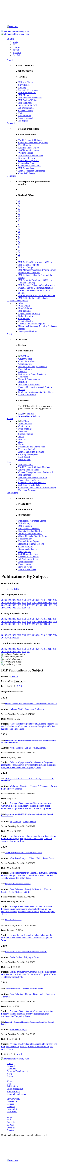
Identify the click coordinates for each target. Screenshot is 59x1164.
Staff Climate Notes (27, 569)
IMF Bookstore (25, 526)
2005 (44, 602)
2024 (3, 600)
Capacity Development (28, 90)
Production (21, 974)
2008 (29, 602)
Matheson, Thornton (19, 786)
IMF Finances (24, 475)
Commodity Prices (26, 163)
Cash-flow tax (11, 726)
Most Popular (24, 459)
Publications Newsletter (29, 528)
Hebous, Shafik (17, 709)
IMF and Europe (25, 267)
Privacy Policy (13, 1099)
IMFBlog (22, 382)
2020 (24, 600)
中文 (15, 44)
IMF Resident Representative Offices (35, 262)
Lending (22, 87)
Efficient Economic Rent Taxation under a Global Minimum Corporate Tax (31, 703)
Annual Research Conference (31, 171)
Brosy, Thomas (15, 789)
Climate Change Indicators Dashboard (35, 472)
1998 (24, 605)
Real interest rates (41, 875)
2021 (19, 600)
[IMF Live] (12, 26)
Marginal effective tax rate (13, 767)
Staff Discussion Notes (28, 150)
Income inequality (25, 935)
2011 (13, 602)
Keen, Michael (16, 748)
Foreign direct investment (23, 765)
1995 (39, 605)
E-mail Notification (27, 394)
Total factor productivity (12, 977)
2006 (39, 602)
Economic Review (26, 158)
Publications (12, 493)
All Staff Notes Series (28, 559)
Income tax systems (47, 836)
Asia (20, 441)
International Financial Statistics (32, 477)
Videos (10, 418)
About (10, 60)
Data (9, 462)
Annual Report (13, 1091)
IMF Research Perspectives (30, 155)
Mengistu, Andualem (34, 709)
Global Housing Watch (28, 160)
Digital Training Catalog (29, 313)
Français (16, 47)
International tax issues (45, 765)
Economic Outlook (27, 449)
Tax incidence (33, 974)
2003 (55, 602)
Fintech (21, 113)
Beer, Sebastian (16, 889)
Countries (11, 176)
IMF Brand (12, 1111)
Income (34, 836)
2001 (8, 605)
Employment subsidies (20, 836)
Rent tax (23, 1046)
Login (21, 413)
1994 (44, 605)
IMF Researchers (26, 168)
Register (30, 413)
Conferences (24, 426)
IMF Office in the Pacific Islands (33, 298)
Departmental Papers (27, 549)
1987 (19, 607)
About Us (22, 303)
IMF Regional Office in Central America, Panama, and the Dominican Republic (37, 286)
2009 (24, 602)
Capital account (36, 762)
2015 (50, 600)
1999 (19, 605)
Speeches (22, 371)
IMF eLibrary (24, 523)
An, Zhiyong (15, 821)
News (9, 334)
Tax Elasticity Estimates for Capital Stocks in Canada (23, 853)
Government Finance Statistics (32, 482)
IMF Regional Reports (28, 265)
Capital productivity (19, 972)
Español (16, 55)
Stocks (53, 875)
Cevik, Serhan (16, 957)
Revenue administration (28, 911)
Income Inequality (26, 118)
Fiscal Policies (24, 115)
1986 (24, 607)
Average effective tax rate (21, 803)
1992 (55, 605)
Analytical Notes (26, 562)
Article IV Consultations (29, 384)
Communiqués (25, 364)
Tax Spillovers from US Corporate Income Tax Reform (24, 988)
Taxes (21, 729)
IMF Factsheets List (27, 92)
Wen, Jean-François (18, 858)
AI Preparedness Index (28, 470)
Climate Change (25, 110)
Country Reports (25, 546)
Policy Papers (24, 551)
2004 (49, 602)
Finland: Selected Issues (13, 920)
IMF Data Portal (25, 464)
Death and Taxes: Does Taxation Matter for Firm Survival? (26, 952)
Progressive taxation (10, 1046)
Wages (4, 940)
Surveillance (24, 85)
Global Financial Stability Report (33, 142)
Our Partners (24, 318)
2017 (39, 600)
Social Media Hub (15, 1089)
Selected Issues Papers (28, 556)
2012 (8, 602)
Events (10, 1076)
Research (11, 123)
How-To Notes (25, 567)
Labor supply (13, 838)
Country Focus (25, 359)
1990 (8, 607)
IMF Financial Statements (30, 97)
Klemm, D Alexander (39, 786)
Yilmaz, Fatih (35, 858)
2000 (13, 605)
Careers (10, 1104)
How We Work (25, 308)
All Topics (23, 120)
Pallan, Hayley (39, 748)
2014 (55, 600)
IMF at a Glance (25, 82)
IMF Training (24, 311)
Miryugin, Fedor (31, 957)
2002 (3, 605)
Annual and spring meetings (31, 452)
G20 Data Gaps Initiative (29, 485)
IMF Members (24, 95)
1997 (29, 605)
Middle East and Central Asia (31, 446)
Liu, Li (28, 748)
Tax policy (13, 729)
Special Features (25, 434)
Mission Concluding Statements (32, 366)
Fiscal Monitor (25, 145)
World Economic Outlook (30, 140)
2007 (34, 602)
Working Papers (25, 153)
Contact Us (12, 1101)
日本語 (16, 50)
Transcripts (23, 376)
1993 (50, 605)
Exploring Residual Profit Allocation (18, 884)
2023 (8, 600)
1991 (3, 607)
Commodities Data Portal (29, 165)
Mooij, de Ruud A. (33, 889)
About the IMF (25, 423)
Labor (4, 838)
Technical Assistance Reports (31, 323)
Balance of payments (19, 762)
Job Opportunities (26, 108)
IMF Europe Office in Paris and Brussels (36, 295)
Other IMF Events (26, 173)
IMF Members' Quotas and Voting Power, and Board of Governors (37, 271)
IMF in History (25, 103)
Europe (21, 444)
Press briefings (25, 429)
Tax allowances (8, 878)
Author (14, 676)
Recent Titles (13, 589)
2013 (3, 602)
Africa (21, 436)
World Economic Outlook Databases (34, 467)
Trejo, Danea (49, 858)
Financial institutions (39, 873)
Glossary (11, 1106)
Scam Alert (12, 1109)
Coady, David (29, 821)
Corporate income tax (28, 726)
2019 (29, 600)
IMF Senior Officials (27, 100)
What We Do (24, 306)
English (10, 39)
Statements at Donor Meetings (32, 374)
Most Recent (24, 457)
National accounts (9, 911)
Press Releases (25, 369)
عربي (15, 41)
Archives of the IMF (27, 105)
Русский (17, 52)
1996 (34, 605)
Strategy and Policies (27, 331)
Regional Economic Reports (31, 544)
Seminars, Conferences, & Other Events (36, 392)
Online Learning (25, 316)
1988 (13, 607)
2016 (44, 600)
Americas (22, 439)
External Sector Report (28, 147)
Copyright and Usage (16, 1094)
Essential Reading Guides (30, 531)
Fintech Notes (24, 564)
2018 (34, 600)
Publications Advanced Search (32, 521)
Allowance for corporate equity (24, 724)
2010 (18, 602)
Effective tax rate (29, 806)
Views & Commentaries (29, 379)
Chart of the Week (26, 361)
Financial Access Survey (29, 480)
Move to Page (7, 681)
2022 (13, 600)
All (28, 607)
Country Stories (25, 321)
